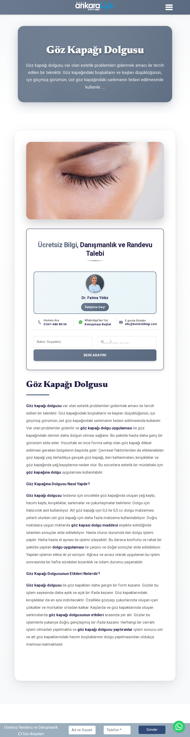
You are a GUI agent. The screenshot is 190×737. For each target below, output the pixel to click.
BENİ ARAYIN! (95, 355)
